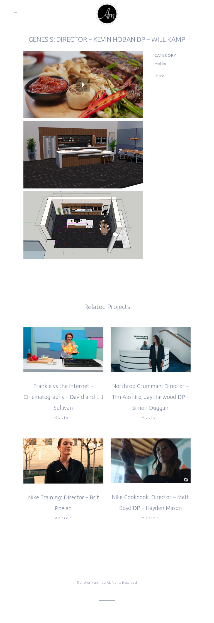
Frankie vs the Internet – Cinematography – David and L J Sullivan (63, 397)
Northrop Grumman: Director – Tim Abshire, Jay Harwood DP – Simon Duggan (150, 397)
